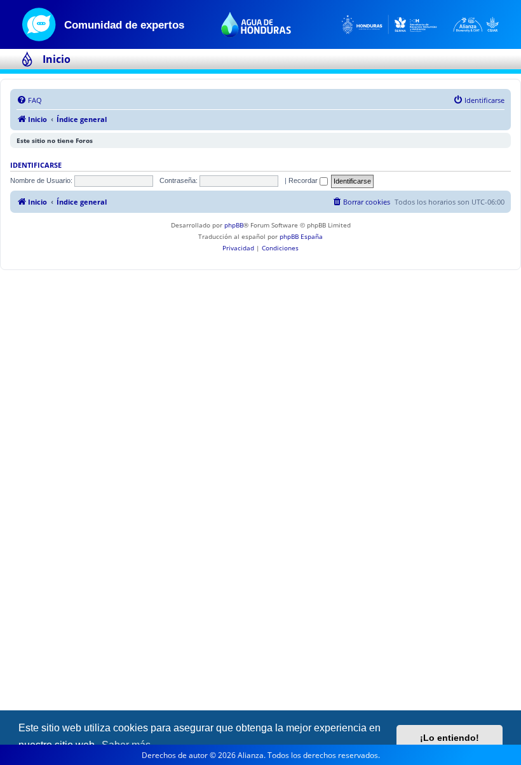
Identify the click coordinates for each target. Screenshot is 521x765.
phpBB (233, 224)
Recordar (304, 180)
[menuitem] (29, 100)
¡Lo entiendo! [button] (449, 738)
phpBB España (301, 236)
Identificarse (36, 165)
